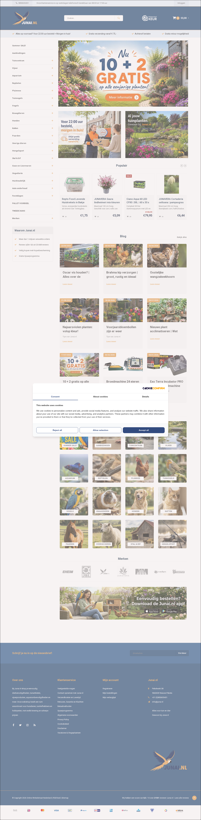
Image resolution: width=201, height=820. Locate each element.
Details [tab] (145, 396)
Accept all (144, 430)
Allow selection (100, 430)
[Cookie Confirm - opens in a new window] (154, 388)
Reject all (57, 430)
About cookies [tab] (100, 396)
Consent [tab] (55, 396)
